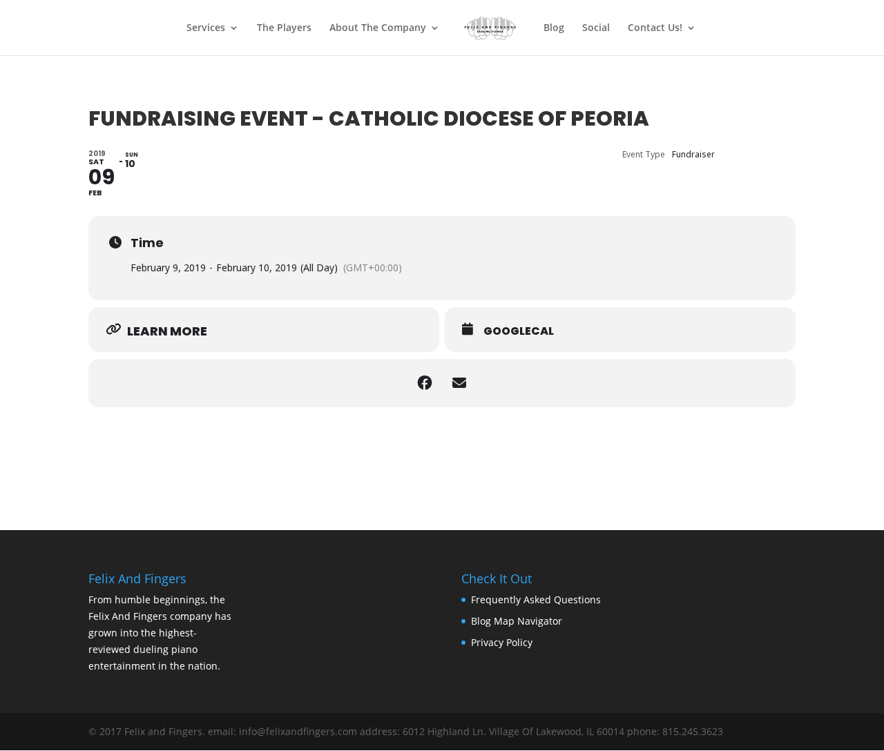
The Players (284, 28)
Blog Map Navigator (516, 620)
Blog (554, 28)
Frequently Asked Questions (536, 599)
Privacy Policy (501, 642)
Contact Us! (655, 28)
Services (205, 28)
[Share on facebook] (424, 383)
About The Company (377, 28)
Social (596, 28)
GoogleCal (518, 331)
